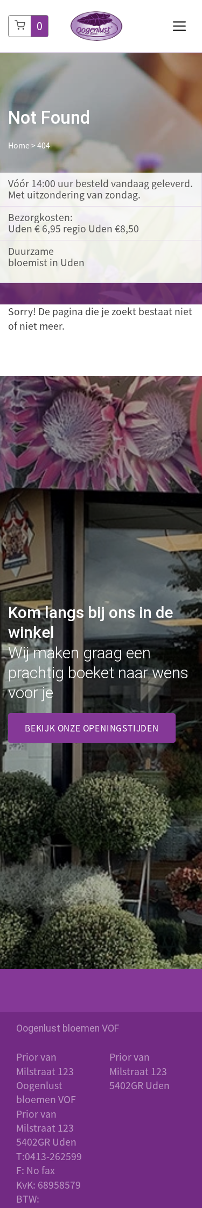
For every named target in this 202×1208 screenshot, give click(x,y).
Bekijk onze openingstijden (92, 728)
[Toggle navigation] (179, 26)
